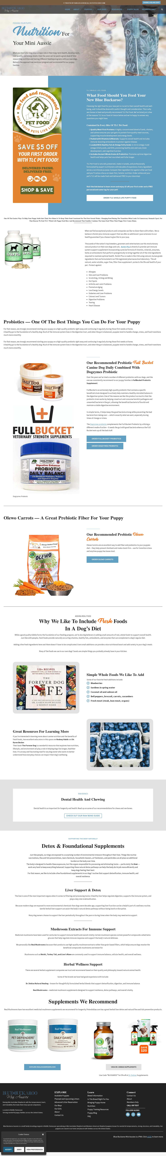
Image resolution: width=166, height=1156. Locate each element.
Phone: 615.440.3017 (151, 2)
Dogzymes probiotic (98, 424)
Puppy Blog (133, 9)
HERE (149, 1136)
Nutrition (91, 1106)
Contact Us (59, 1115)
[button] (43, 1134)
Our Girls (58, 1108)
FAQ (89, 1116)
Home (67, 9)
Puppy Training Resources (98, 1109)
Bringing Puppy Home (96, 1102)
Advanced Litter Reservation (66, 1102)
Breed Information (95, 1095)
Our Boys (58, 1105)
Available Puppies (62, 1095)
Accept (8, 1150)
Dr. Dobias (133, 1075)
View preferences (35, 1150)
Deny (19, 1150)
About (57, 1112)
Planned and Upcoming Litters (67, 1099)
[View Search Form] (162, 9)
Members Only (149, 9)
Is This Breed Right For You (98, 1099)
